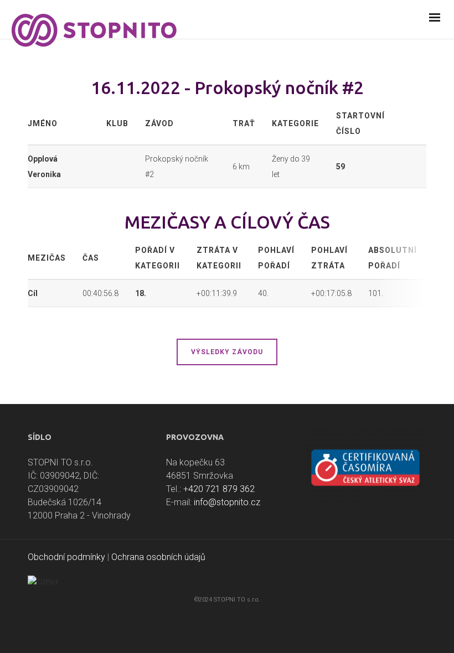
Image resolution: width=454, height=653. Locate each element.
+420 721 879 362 (219, 489)
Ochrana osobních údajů (158, 557)
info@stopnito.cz (227, 502)
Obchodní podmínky (66, 557)
